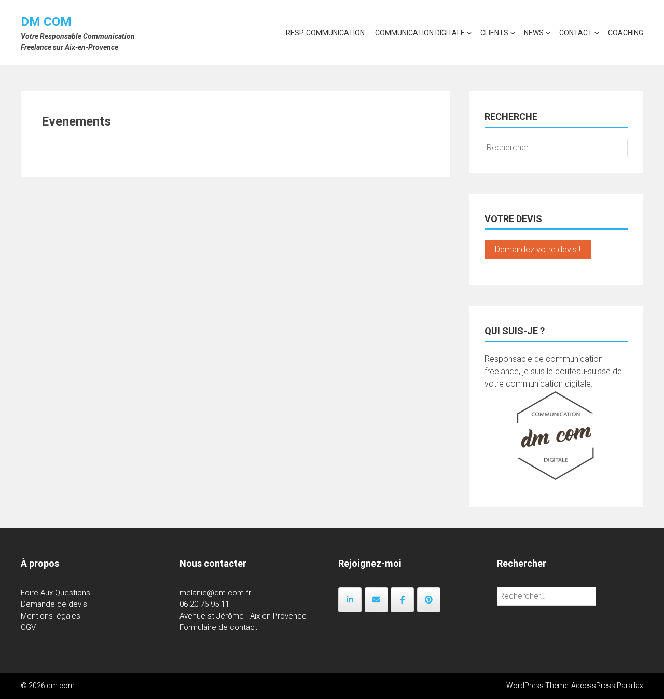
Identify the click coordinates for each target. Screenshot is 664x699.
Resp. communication (325, 33)
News (534, 33)
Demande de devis (54, 604)
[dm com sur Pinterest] (428, 599)
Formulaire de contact (218, 627)
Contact (575, 33)
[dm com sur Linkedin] (350, 599)
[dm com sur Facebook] (402, 599)
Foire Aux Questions (55, 592)
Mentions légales (50, 616)
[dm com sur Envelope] (376, 599)
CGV (28, 627)
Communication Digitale (420, 33)
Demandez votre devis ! (537, 249)
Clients (494, 33)
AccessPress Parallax (607, 685)
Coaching (625, 33)
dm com (46, 22)
